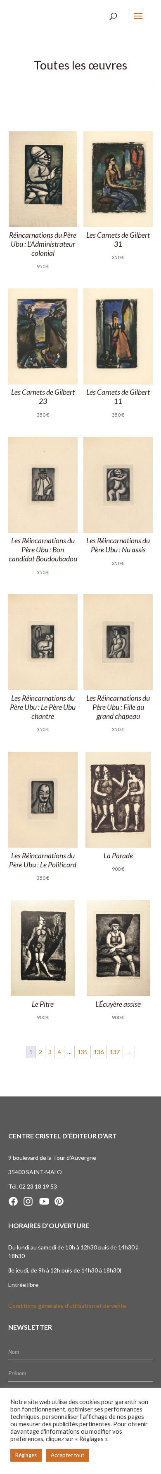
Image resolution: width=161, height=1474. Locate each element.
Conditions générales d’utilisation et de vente (67, 1305)
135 (83, 1051)
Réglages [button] (26, 1455)
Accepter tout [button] (67, 1455)
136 (99, 1051)
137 (115, 1051)
